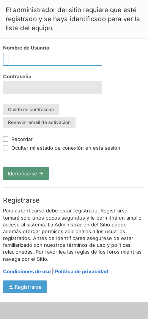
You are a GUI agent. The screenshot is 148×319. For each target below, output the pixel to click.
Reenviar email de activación (39, 122)
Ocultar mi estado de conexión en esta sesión (65, 148)
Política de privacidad (81, 271)
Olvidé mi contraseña (31, 109)
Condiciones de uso (27, 271)
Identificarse (23, 173)
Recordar (21, 139)
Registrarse (27, 287)
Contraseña (17, 76)
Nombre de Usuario (26, 48)
